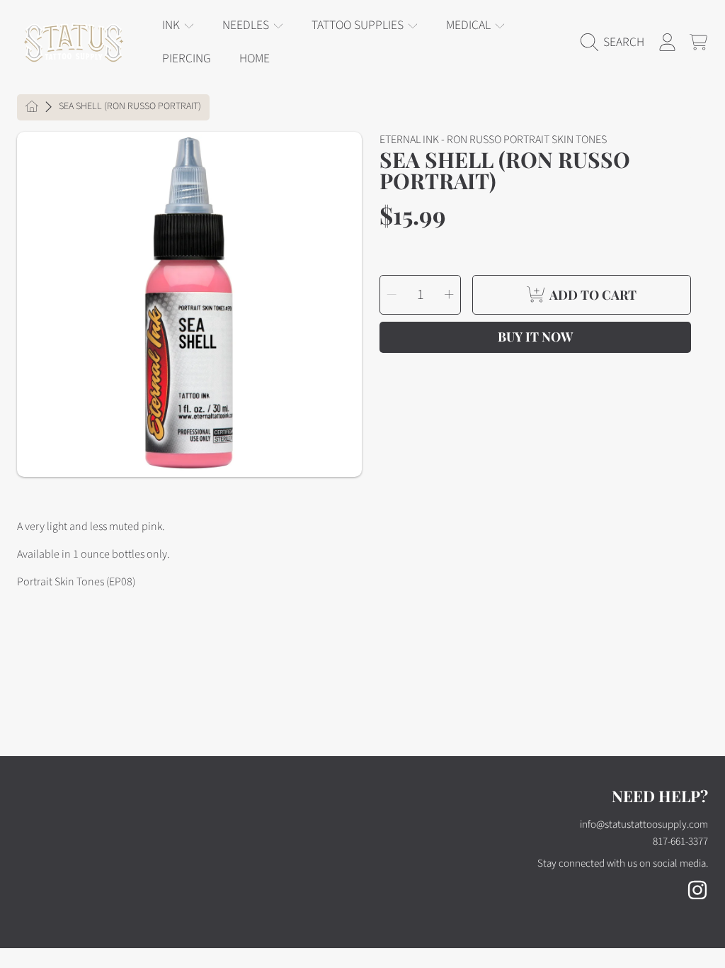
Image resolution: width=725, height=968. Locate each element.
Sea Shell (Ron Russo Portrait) (130, 107)
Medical (469, 25)
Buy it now (535, 336)
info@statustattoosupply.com (644, 824)
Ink (172, 25)
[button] (616, 42)
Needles (247, 25)
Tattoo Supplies (359, 25)
